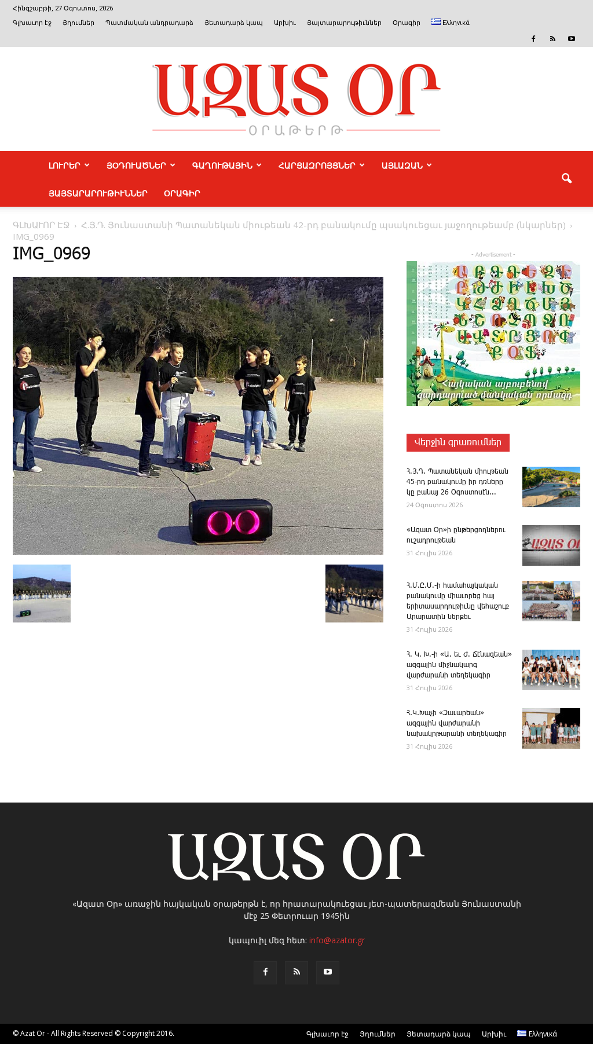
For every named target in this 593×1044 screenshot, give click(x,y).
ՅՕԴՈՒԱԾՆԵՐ (136, 165)
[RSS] (552, 39)
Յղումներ (78, 23)
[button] (566, 179)
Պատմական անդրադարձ (149, 23)
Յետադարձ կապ (233, 23)
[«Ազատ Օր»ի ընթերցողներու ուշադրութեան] (551, 545)
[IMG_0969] (198, 552)
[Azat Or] (296, 99)
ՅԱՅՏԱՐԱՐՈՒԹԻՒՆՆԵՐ (98, 193)
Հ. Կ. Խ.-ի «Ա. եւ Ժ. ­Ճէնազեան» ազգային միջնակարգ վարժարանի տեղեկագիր (459, 665)
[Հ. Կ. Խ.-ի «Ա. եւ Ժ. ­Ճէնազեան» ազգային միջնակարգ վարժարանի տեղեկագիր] (551, 670)
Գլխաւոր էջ (32, 23)
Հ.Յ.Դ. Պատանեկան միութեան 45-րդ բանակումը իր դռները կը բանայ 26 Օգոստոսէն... (457, 482)
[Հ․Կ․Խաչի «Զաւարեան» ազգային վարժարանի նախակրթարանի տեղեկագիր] (551, 728)
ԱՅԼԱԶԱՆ (402, 165)
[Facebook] (533, 39)
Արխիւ (285, 23)
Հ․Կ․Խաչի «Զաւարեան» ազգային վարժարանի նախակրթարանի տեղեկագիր (457, 723)
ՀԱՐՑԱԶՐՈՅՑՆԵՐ (317, 165)
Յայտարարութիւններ (344, 23)
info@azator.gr (337, 940)
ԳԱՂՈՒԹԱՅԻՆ (222, 165)
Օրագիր (406, 23)
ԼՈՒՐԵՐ (64, 165)
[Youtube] (571, 39)
